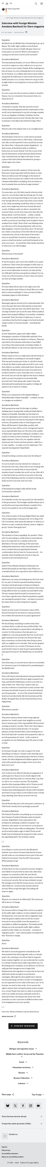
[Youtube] (39, 1106)
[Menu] (41, 3)
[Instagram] (31, 1106)
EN (7, 3)
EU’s (38, 994)
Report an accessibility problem (12, 1157)
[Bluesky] (8, 1106)
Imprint (4, 1147)
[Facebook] (24, 1106)
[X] (16, 1106)
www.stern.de (7, 1016)
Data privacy (6, 1150)
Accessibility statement (10, 1154)
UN (3, 521)
